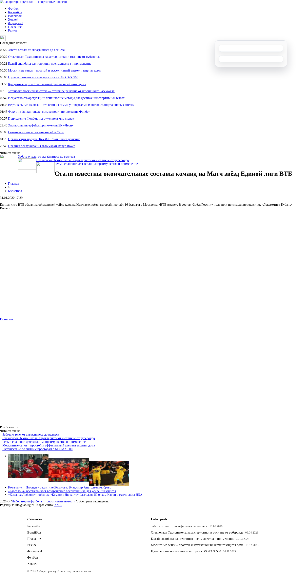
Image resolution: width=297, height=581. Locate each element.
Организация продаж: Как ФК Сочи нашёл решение (44, 139)
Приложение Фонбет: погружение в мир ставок (41, 118)
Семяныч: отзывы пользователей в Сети (36, 132)
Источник (7, 319)
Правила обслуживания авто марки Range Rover (41, 146)
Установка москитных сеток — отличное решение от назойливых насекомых (61, 91)
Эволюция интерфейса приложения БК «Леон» (41, 125)
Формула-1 (15, 23)
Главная (13, 183)
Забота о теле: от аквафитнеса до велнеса (36, 50)
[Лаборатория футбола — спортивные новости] (33, 1)
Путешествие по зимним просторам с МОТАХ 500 (43, 77)
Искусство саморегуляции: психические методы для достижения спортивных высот (66, 98)
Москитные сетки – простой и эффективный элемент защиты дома (54, 70)
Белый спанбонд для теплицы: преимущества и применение (49, 63)
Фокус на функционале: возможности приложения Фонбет (49, 111)
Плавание (15, 26)
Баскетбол (15, 12)
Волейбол (15, 16)
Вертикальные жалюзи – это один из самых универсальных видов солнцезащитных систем (71, 104)
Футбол (13, 8)
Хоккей (13, 19)
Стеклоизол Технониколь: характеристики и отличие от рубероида (54, 56)
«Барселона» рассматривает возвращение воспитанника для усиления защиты (62, 491)
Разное (12, 30)
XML (58, 505)
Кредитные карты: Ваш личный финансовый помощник (47, 84)
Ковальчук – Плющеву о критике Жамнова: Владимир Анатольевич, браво (59, 487)
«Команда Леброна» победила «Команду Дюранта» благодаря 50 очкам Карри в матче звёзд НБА (75, 494)
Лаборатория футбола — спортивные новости (44, 501)
